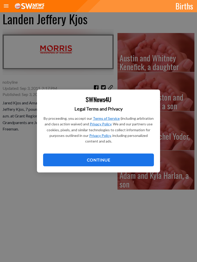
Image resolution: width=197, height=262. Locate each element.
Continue (98, 159)
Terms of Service (106, 118)
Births (184, 6)
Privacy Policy (100, 124)
